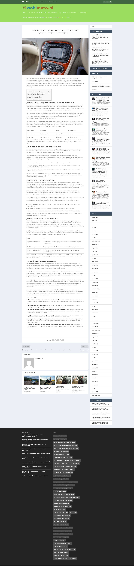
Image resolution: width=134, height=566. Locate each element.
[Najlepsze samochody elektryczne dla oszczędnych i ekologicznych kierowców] (79, 380)
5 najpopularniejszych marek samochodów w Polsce (35, 476)
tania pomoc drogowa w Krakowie (63, 534)
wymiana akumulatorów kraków (62, 543)
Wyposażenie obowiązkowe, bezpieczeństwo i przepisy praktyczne (43, 18)
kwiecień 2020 (95, 350)
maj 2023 (94, 258)
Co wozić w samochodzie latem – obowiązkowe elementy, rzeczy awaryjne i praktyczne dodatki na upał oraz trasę (100, 61)
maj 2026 (94, 227)
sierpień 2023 (95, 248)
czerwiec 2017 (95, 374)
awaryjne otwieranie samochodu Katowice (65, 445)
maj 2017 (94, 378)
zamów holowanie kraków (61, 552)
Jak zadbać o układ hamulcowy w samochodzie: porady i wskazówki (100, 423)
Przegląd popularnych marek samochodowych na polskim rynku (100, 408)
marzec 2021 (95, 313)
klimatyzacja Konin (59, 463)
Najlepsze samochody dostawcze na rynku (101, 129)
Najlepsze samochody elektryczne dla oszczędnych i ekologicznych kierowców (78, 388)
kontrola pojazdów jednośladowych (64, 469)
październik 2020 (96, 330)
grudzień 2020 (95, 323)
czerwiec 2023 (95, 254)
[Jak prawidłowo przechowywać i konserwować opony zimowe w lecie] (63, 380)
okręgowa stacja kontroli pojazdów (64, 494)
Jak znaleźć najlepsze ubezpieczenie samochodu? (103, 149)
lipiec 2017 (94, 371)
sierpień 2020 (95, 337)
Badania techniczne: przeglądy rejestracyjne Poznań (41, 1)
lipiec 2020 (94, 340)
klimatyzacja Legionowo (72, 463)
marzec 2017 (95, 385)
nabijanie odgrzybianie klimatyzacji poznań (65, 482)
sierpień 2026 (95, 217)
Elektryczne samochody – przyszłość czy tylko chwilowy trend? (35, 457)
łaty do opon (72, 558)
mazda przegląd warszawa (61, 479)
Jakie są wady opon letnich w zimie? (35, 97)
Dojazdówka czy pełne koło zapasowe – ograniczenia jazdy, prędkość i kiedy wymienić (101, 43)
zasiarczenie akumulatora (61, 555)
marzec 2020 (95, 354)
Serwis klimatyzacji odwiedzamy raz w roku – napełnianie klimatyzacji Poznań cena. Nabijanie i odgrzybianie (100, 170)
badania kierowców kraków (61, 451)
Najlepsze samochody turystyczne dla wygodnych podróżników (34, 467)
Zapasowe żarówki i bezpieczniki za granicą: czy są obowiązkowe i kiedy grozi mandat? (100, 55)
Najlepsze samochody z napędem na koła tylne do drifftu (36, 453)
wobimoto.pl (48, 33)
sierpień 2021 (95, 296)
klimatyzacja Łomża (59, 466)
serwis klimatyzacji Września (61, 518)
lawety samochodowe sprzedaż (62, 476)
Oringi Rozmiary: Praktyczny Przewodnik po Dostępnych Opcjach (100, 404)
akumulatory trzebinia (60, 436)
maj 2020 (94, 347)
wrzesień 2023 (95, 244)
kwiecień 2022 (95, 268)
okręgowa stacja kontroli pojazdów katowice (66, 497)
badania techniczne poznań (61, 454)
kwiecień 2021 (95, 309)
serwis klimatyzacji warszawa (62, 515)
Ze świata (68, 18)
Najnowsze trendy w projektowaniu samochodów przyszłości (34, 449)
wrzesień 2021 (95, 292)
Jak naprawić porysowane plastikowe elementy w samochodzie (34, 472)
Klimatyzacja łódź (71, 466)
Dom (24, 13)
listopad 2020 (95, 326)
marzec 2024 (95, 234)
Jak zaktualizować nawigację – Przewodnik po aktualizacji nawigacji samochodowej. (49, 309)
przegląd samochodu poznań (61, 503)
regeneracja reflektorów (61, 512)
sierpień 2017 (95, 367)
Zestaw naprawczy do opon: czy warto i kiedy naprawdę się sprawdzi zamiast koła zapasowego (100, 49)
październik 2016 (96, 395)
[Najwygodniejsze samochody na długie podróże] (31, 380)
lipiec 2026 (94, 220)
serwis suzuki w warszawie (61, 524)
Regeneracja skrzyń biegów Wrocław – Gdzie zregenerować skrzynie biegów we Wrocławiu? (100, 120)
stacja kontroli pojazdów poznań (63, 528)
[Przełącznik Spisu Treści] (48, 91)
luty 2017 (94, 388)
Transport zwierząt (59, 540)
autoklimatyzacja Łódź (60, 439)
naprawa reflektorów (60, 491)
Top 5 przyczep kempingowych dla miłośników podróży (98, 182)
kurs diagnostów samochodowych (63, 472)
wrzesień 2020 (95, 333)
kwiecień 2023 (95, 261)
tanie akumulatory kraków (61, 537)
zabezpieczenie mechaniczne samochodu (64, 549)
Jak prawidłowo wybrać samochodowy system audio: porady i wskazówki (35, 440)
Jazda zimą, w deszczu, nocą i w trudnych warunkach (60, 13)
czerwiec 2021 (95, 302)
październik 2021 (96, 289)
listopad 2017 (95, 364)
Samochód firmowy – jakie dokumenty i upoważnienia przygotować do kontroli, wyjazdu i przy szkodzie (100, 36)
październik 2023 (96, 241)
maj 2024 (94, 231)
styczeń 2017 (95, 391)
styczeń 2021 (95, 320)
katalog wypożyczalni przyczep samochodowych (67, 460)
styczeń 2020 (95, 361)
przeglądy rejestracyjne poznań (62, 506)
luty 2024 (94, 237)
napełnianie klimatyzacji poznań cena (64, 485)
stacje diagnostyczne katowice (62, 531)
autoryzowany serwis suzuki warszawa (64, 442)
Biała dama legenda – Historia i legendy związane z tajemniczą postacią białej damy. (101, 139)
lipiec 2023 (94, 251)
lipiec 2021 (94, 299)
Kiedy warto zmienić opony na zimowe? (36, 94)
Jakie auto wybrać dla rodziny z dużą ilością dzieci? (45, 388)
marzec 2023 (95, 265)
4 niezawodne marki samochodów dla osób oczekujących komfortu (101, 413)
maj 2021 (94, 306)
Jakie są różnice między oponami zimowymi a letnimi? (39, 93)
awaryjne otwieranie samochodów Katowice (66, 448)
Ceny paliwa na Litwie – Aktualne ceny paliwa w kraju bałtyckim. (44, 315)
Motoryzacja (83, 13)
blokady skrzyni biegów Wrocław (63, 457)
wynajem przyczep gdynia (60, 546)
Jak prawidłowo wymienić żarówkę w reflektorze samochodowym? (34, 445)
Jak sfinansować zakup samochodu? (37, 305)
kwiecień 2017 (95, 381)
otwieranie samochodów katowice (63, 500)
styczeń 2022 (95, 278)
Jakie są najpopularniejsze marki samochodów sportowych (100, 203)
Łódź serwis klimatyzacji (60, 558)
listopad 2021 (95, 285)
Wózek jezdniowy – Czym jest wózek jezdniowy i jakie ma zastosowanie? (46, 319)
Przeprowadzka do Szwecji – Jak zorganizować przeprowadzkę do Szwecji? (103, 99)
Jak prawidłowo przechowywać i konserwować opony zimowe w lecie (63, 388)
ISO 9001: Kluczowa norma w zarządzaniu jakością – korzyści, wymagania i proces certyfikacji (101, 159)
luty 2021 (94, 316)
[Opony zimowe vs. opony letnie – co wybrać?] (55, 56)
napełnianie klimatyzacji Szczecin (63, 488)
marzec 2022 (95, 272)
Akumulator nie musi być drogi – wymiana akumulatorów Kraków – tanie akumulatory (49, 299)
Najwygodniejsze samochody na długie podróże (29, 388)
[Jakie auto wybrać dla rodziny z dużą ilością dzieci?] (47, 380)
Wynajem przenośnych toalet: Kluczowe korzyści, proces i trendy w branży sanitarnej (100, 193)
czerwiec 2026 (95, 224)
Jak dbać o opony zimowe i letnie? (35, 99)
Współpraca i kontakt (35, 13)
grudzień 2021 (95, 282)
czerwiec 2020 (95, 343)
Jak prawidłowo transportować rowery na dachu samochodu (101, 418)
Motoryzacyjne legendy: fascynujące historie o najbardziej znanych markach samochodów (50, 324)
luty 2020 (94, 357)
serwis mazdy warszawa (60, 521)
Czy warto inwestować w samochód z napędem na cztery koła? (100, 109)
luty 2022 (94, 275)
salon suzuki (73, 512)
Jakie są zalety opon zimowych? (34, 96)
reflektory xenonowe (60, 509)
